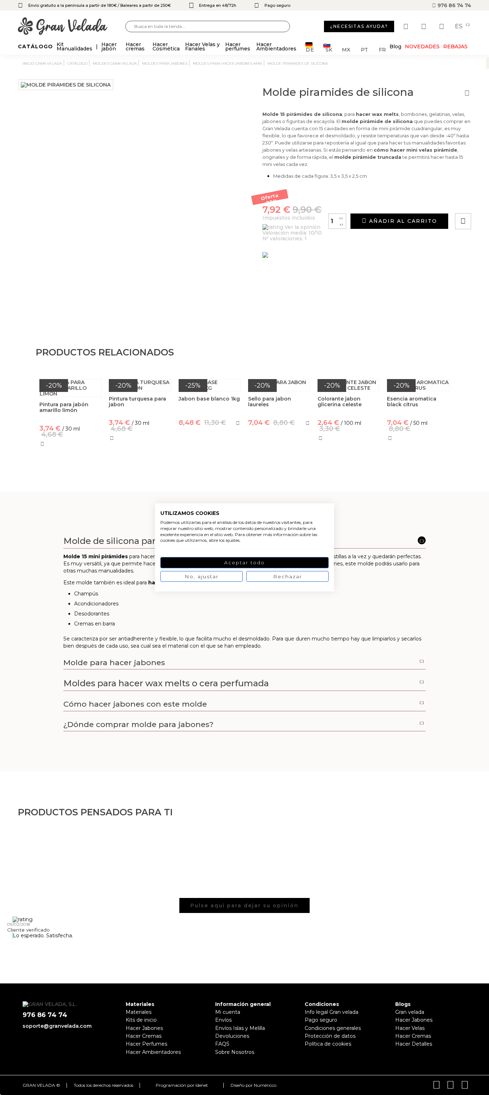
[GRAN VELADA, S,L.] (71, 26)
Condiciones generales (333, 1028)
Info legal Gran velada (331, 1012)
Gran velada (409, 1012)
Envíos (223, 1020)
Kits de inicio (141, 1020)
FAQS (222, 1044)
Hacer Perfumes (146, 1044)
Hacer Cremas (143, 1036)
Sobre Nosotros (234, 1052)
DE (310, 49)
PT (364, 49)
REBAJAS (455, 46)
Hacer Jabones (144, 1028)
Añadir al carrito (402, 221)
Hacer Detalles (413, 1044)
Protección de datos (330, 1036)
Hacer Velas (410, 1028)
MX (346, 49)
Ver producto (209, 454)
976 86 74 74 (453, 5)
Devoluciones (232, 1036)
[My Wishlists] (406, 26)
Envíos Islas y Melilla (240, 1028)
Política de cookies (328, 1044)
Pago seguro (321, 1020)
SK (328, 49)
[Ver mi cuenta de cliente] (424, 26)
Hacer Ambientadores (153, 1052)
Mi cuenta (227, 1012)
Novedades (422, 46)
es (459, 26)
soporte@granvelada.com (57, 1026)
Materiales (138, 1012)
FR (382, 49)
